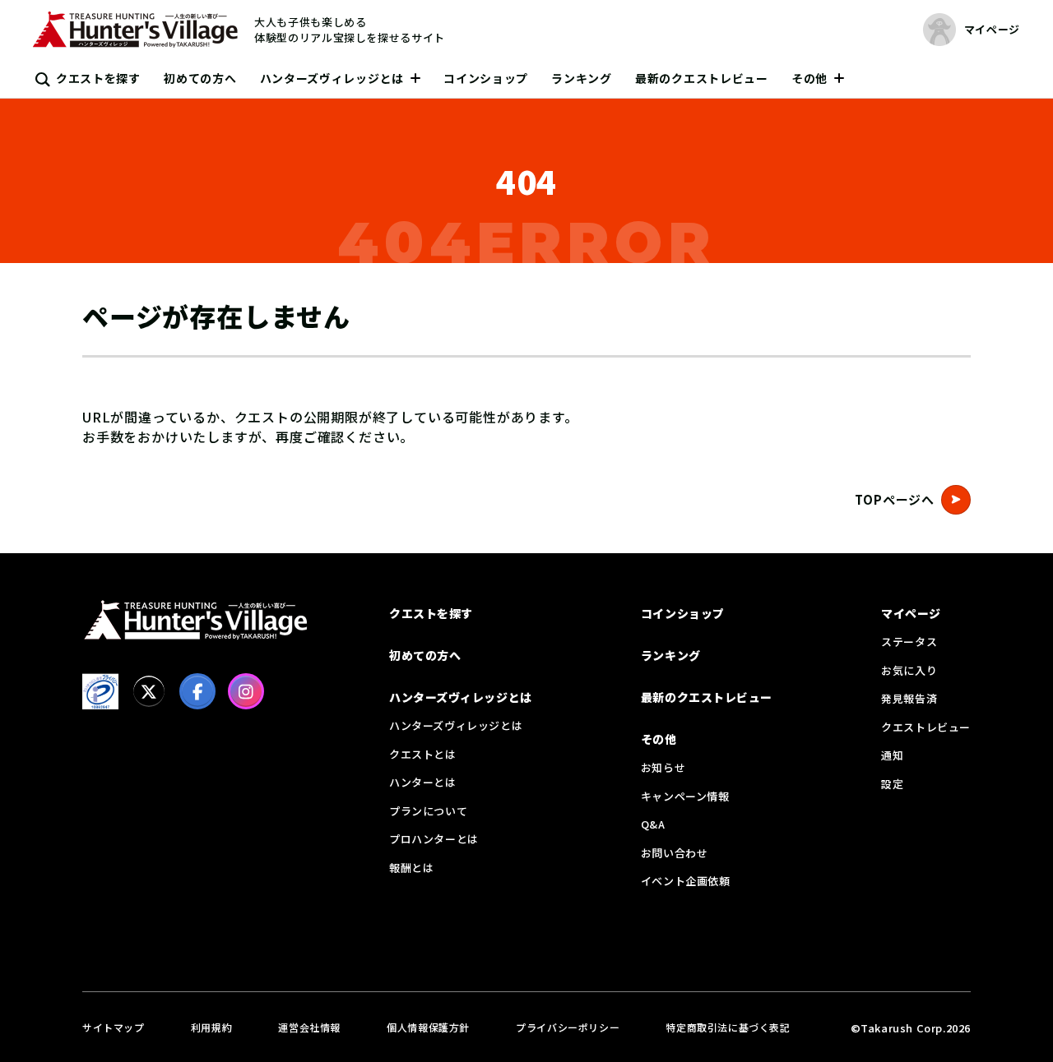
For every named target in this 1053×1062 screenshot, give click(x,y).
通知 (892, 755)
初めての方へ (200, 78)
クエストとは (423, 754)
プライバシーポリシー (567, 1027)
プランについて (428, 811)
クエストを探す (98, 78)
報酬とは (411, 867)
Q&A (653, 824)
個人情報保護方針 (428, 1027)
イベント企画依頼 (686, 881)
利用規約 (211, 1027)
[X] (149, 691)
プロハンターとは (434, 839)
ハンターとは (423, 782)
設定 (892, 784)
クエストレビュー (926, 727)
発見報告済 (909, 698)
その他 (809, 78)
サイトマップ (113, 1027)
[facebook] (197, 691)
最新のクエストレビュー (701, 78)
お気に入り (909, 670)
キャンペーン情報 (685, 796)
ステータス (909, 641)
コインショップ (485, 78)
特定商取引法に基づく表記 (728, 1027)
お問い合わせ (674, 853)
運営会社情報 (309, 1027)
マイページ (911, 613)
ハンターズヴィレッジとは (332, 78)
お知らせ (663, 767)
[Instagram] (246, 691)
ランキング (581, 78)
